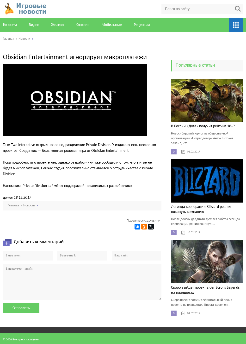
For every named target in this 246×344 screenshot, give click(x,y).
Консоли (83, 25)
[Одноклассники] (144, 226)
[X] (151, 226)
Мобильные (112, 25)
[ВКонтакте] (137, 226)
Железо (57, 25)
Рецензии (142, 25)
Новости (10, 25)
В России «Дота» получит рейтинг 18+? (203, 126)
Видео (34, 25)
